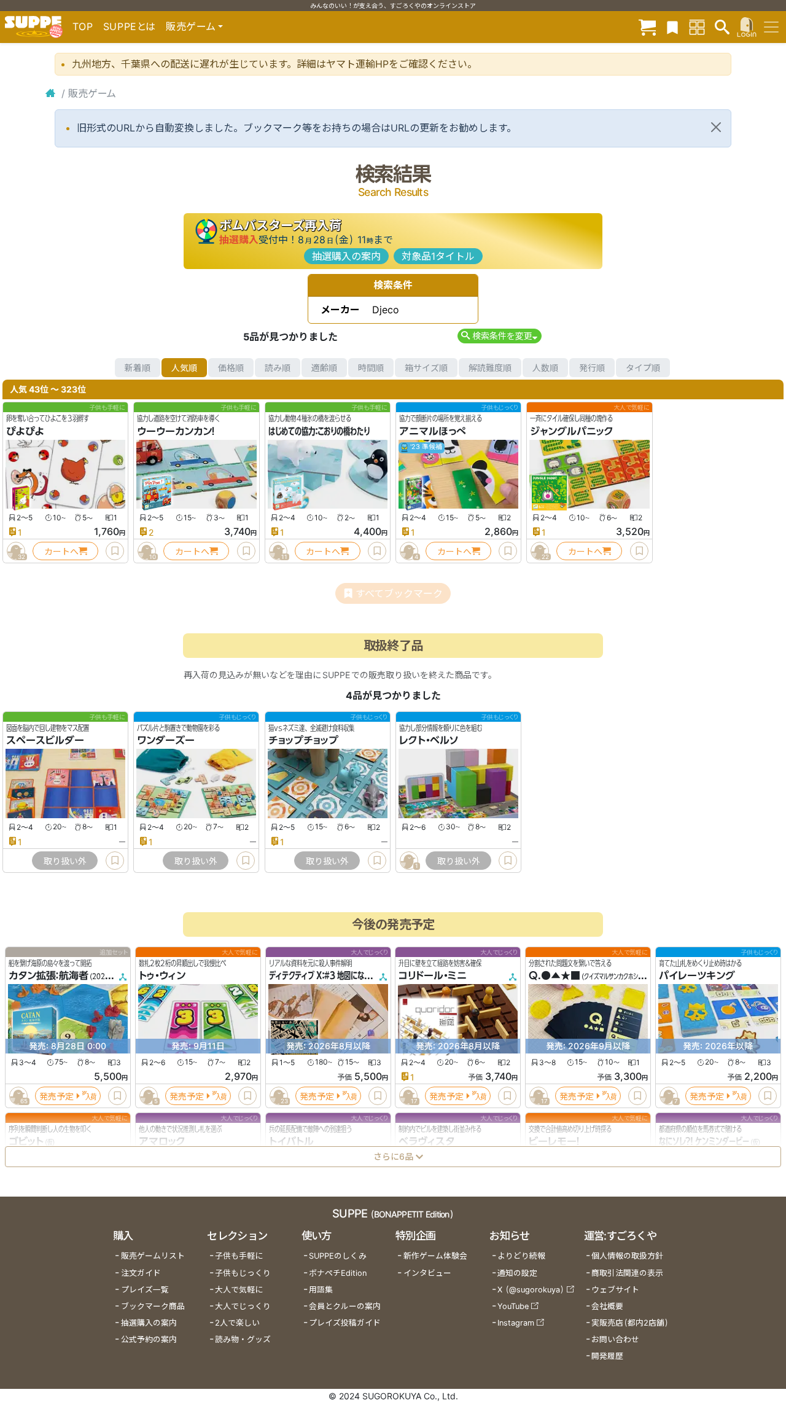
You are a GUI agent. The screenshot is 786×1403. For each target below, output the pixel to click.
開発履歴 (607, 1356)
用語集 (321, 1289)
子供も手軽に (239, 1255)
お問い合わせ (615, 1339)
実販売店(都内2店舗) (630, 1322)
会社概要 (607, 1306)
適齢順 (324, 367)
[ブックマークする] (115, 551)
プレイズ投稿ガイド (345, 1322)
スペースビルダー (45, 741)
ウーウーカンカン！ (176, 431)
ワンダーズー (166, 741)
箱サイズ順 (426, 367)
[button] (499, 336)
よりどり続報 (521, 1255)
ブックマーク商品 (153, 1306)
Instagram (515, 1322)
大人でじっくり (243, 1306)
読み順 (277, 367)
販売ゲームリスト (153, 1255)
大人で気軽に (239, 1289)
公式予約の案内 (149, 1339)
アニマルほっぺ (432, 431)
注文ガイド (141, 1273)
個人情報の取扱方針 (627, 1255)
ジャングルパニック (571, 431)
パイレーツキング (697, 976)
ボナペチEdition (338, 1273)
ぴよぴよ (25, 431)
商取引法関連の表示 (627, 1273)
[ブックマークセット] (672, 26)
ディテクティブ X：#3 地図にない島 (323, 976)
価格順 (231, 367)
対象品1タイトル (438, 256)
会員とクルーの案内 (345, 1306)
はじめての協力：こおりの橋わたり (319, 431)
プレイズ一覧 (145, 1289)
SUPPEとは (129, 26)
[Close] (716, 127)
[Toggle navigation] (771, 27)
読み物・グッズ (243, 1339)
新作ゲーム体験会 (435, 1255)
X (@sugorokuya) (530, 1289)
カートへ (61, 551)
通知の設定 (517, 1273)
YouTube (513, 1306)
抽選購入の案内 (346, 256)
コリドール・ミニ (433, 976)
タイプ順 (643, 367)
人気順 (184, 367)
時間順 (371, 367)
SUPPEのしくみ (338, 1255)
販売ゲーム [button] (191, 26)
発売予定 (56, 1096)
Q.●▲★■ (554, 976)
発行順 (592, 367)
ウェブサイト (615, 1289)
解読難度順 (490, 367)
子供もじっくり (243, 1273)
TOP (82, 26)
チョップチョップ (303, 741)
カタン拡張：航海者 (48, 976)
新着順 (137, 367)
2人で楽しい (237, 1322)
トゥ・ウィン (162, 976)
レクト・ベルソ (429, 741)
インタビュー (427, 1273)
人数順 (545, 367)
